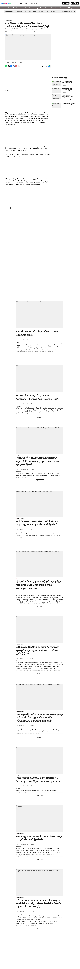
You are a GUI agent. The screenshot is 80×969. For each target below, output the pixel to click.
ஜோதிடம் (39, 7)
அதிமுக (8, 208)
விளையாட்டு (32, 7)
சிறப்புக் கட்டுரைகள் (59, 7)
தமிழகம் (9, 7)
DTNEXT (20, 3)
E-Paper (14, 3)
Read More (40, 355)
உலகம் (20, 7)
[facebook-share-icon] (11, 66)
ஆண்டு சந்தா (69, 7)
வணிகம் (51, 7)
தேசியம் (15, 7)
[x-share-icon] (9, 66)
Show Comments (28, 292)
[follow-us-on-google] (49, 66)
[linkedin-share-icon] (14, 66)
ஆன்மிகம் (45, 7)
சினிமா (25, 7)
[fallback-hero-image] (56, 83)
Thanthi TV (27, 3)
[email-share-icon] (16, 66)
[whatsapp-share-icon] (6, 66)
